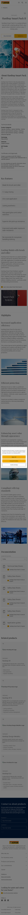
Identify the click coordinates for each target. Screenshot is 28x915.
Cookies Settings (14, 464)
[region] (14, 457)
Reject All (14, 457)
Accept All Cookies (14, 460)
